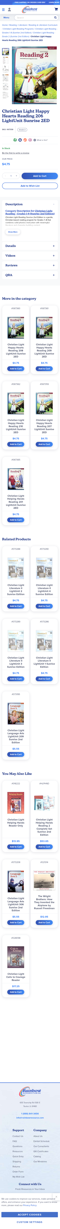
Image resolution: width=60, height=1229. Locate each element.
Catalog (37, 1156)
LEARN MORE (54, 2)
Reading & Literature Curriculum (43, 25)
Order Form (18, 1171)
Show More (12, 232)
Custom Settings (29, 1222)
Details (10, 246)
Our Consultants (41, 1146)
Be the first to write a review (15, 153)
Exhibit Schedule (41, 1141)
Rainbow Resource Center (30, 1091)
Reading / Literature (18, 25)
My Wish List (18, 1176)
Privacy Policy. (30, 1205)
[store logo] (29, 9)
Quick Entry (18, 1156)
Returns (16, 1166)
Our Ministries (40, 1161)
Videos (10, 255)
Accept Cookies (29, 1214)
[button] (6, 59)
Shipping (17, 1161)
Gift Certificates (40, 1151)
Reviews (11, 265)
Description (14, 204)
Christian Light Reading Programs (18, 28)
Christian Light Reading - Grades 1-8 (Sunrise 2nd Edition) (30, 212)
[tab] (30, 204)
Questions (17, 1146)
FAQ (15, 1141)
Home (5, 25)
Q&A (8, 275)
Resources (18, 1151)
